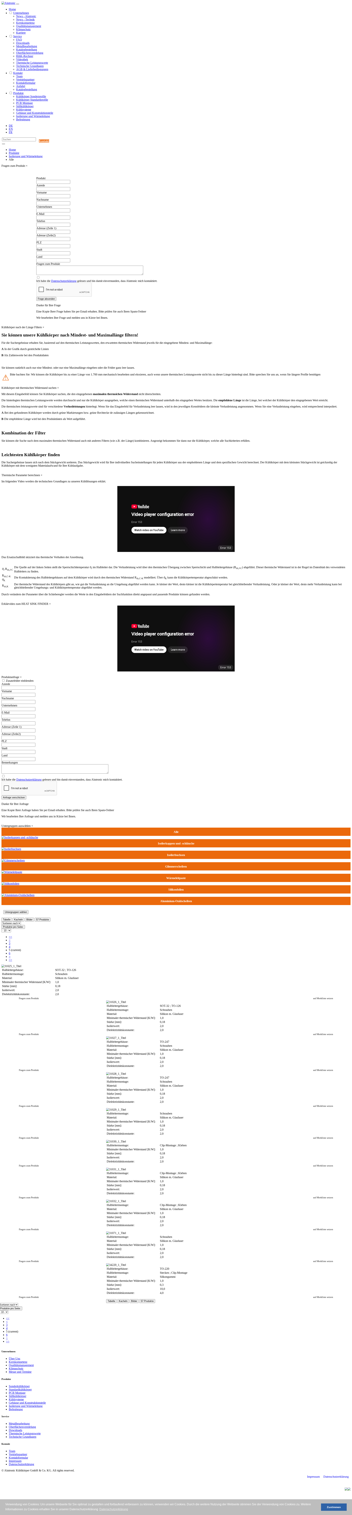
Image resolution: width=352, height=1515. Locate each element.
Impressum (15, 1460)
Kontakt (18, 73)
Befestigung (23, 119)
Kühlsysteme (23, 109)
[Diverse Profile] (19, 837)
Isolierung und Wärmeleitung (33, 116)
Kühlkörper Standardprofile (32, 99)
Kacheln (18, 919)
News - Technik (25, 19)
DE (11, 125)
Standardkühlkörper (20, 1389)
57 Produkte (42, 919)
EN (11, 129)
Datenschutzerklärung (63, 280)
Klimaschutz (23, 29)
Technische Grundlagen (30, 66)
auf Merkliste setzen (323, 998)
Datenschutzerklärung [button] (113, 1509)
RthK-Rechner (24, 56)
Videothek (22, 59)
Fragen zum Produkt (29, 998)
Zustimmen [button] (334, 1507)
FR (10, 132)
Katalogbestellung (26, 49)
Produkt (40, 178)
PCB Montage (24, 103)
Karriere (21, 32)
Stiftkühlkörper (25, 106)
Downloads (23, 42)
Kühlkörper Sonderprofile (31, 96)
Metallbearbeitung (26, 46)
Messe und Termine (20, 1371)
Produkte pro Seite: (13, 927)
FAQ (19, 39)
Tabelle (6, 919)
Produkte (18, 93)
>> (10, 959)
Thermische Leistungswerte (32, 62)
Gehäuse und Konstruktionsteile (34, 112)
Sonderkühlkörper (19, 1386)
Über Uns (14, 1358)
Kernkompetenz (25, 22)
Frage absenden (46, 298)
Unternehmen (21, 12)
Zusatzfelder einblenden (20, 680)
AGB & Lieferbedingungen (32, 69)
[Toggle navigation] (17, 4)
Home (12, 9)
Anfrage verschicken (14, 797)
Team (19, 76)
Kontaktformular (25, 82)
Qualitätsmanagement (28, 26)
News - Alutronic (26, 16)
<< (10, 936)
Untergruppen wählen (16, 912)
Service (17, 36)
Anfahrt (20, 86)
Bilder (29, 919)
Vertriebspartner (25, 79)
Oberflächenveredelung (29, 52)
